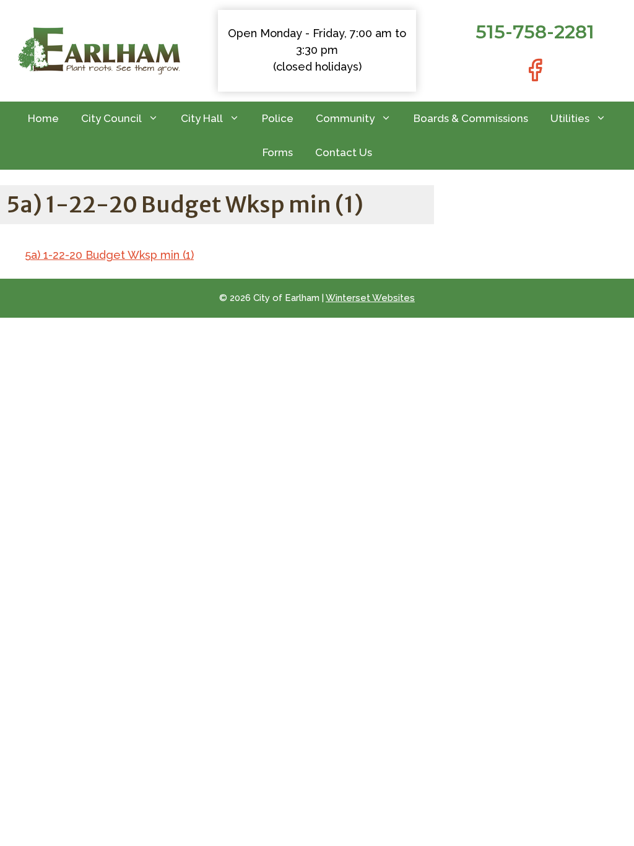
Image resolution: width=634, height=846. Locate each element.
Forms (278, 152)
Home (43, 118)
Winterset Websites (370, 297)
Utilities (569, 118)
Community (345, 118)
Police (277, 118)
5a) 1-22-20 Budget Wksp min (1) (109, 254)
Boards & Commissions (471, 118)
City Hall (202, 118)
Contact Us (343, 152)
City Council (111, 118)
